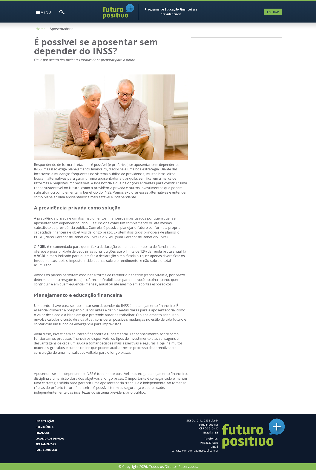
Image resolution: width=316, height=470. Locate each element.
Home (40, 28)
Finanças (43, 433)
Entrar (273, 12)
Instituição (45, 421)
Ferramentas (46, 444)
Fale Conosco (46, 450)
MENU (45, 12)
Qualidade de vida (50, 438)
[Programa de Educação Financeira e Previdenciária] (202, 6)
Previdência (45, 427)
